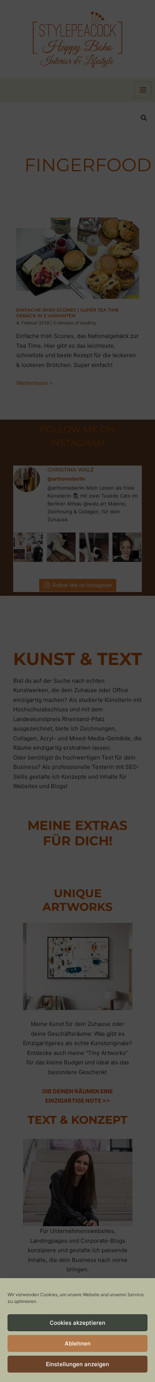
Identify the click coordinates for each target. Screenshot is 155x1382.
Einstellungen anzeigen (77, 1364)
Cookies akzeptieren (77, 1322)
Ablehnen (78, 1343)
